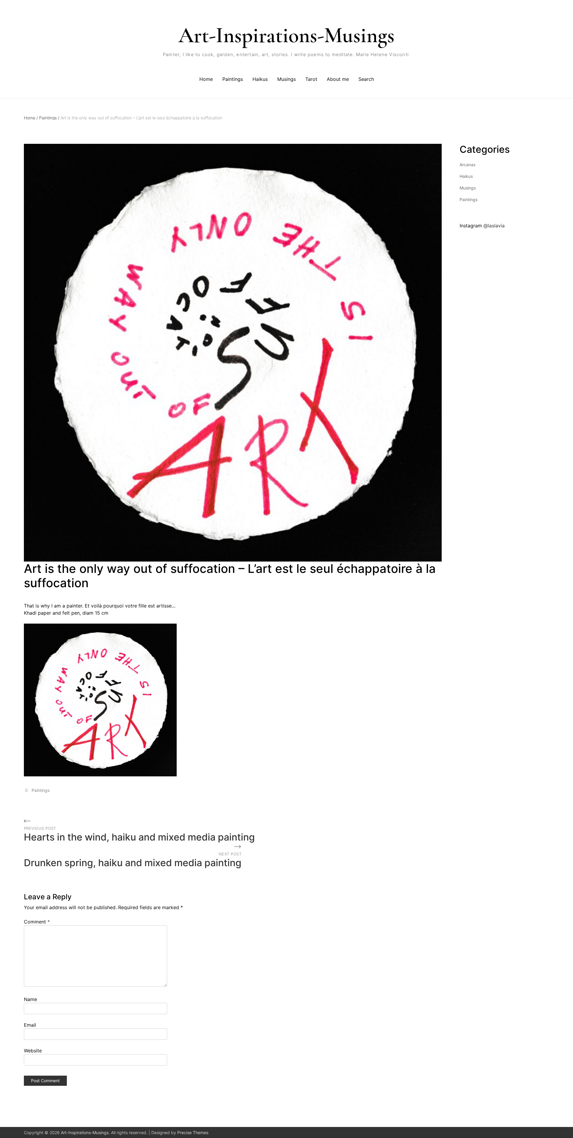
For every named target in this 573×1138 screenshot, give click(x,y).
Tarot (311, 79)
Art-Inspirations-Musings (286, 35)
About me (338, 79)
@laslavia (494, 226)
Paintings (232, 79)
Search (366, 79)
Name (30, 999)
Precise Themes (192, 1132)
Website (33, 1051)
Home (206, 79)
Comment (37, 922)
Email (30, 1025)
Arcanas (467, 164)
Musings (286, 79)
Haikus (260, 79)
